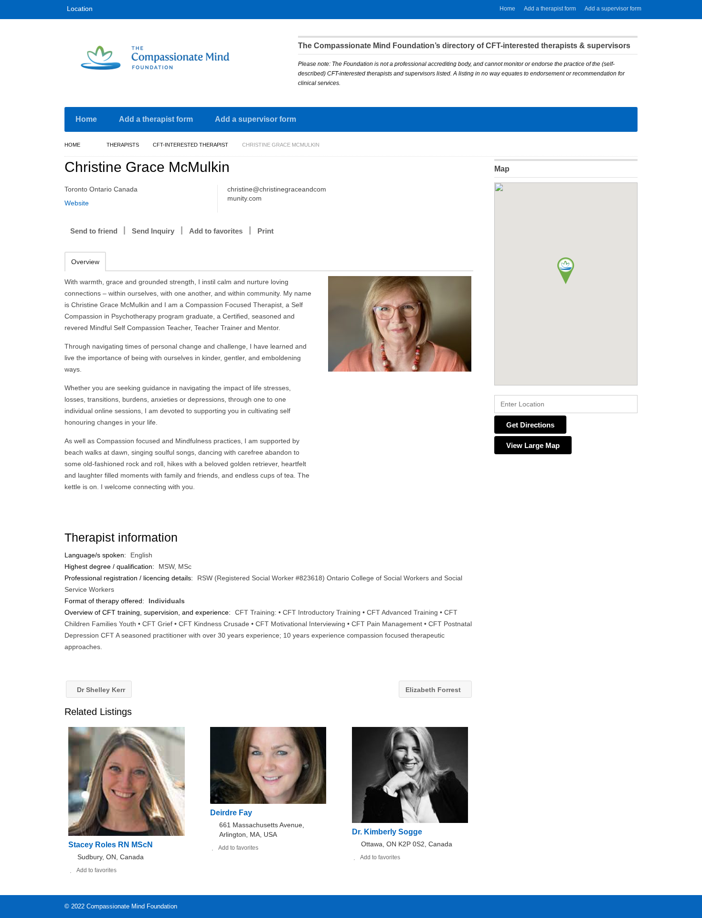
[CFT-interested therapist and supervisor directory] (155, 58)
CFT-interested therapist (190, 145)
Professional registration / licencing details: (129, 578)
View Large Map (533, 445)
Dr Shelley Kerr (100, 690)
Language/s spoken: (96, 555)
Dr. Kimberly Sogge (387, 832)
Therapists (122, 145)
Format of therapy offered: (105, 601)
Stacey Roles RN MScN (110, 845)
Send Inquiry (153, 231)
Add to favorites (216, 231)
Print (265, 231)
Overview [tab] (85, 262)
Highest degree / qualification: (110, 566)
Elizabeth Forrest (434, 690)
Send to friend (93, 231)
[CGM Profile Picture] (399, 324)
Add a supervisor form (613, 8)
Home (507, 8)
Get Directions (530, 425)
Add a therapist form (550, 8)
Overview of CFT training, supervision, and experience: (148, 612)
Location (80, 8)
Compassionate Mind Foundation (131, 906)
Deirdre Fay (231, 813)
